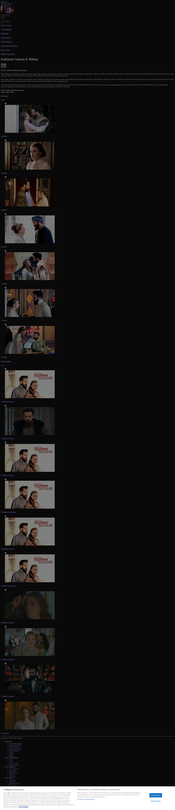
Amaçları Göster (156, 801)
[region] (87, 798)
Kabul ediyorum (156, 795)
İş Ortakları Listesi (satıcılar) (85, 799)
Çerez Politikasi (23, 806)
